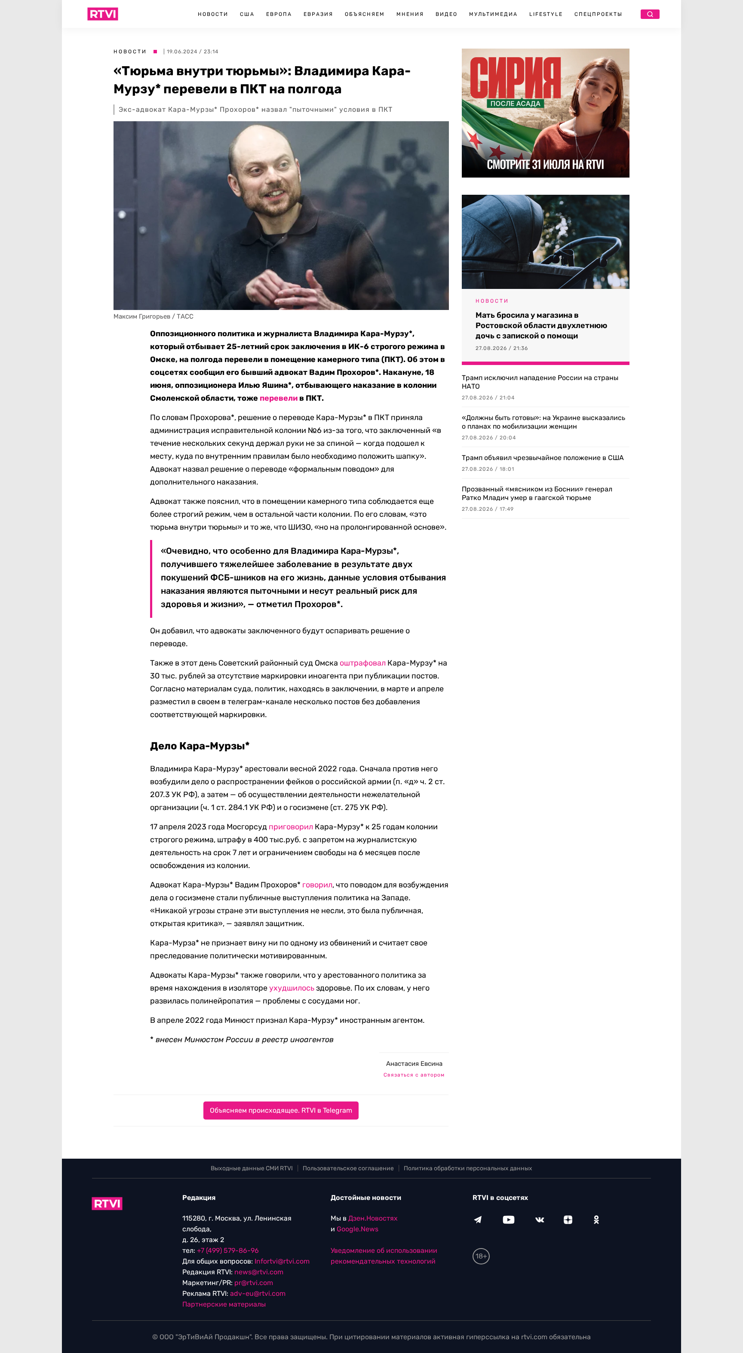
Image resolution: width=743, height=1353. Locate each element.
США (247, 14)
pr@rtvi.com (253, 1283)
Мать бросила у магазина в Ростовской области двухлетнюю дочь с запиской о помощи (541, 325)
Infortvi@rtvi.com (282, 1261)
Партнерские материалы (224, 1304)
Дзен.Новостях (373, 1218)
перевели (279, 398)
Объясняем (365, 14)
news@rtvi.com (258, 1272)
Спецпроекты (598, 14)
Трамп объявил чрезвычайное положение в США (543, 458)
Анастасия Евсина (414, 1064)
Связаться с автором (414, 1075)
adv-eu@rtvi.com (258, 1293)
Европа (279, 14)
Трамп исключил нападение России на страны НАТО (540, 382)
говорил (317, 885)
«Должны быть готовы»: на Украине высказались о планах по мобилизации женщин (543, 422)
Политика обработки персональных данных (468, 1168)
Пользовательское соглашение (348, 1168)
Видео (446, 14)
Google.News (357, 1229)
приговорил (291, 826)
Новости (213, 14)
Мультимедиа (493, 14)
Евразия (318, 14)
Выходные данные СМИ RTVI (252, 1168)
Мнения (410, 14)
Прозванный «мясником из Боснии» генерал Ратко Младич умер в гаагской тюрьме (537, 493)
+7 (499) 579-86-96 (228, 1250)
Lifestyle (546, 14)
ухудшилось (291, 988)
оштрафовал (363, 663)
